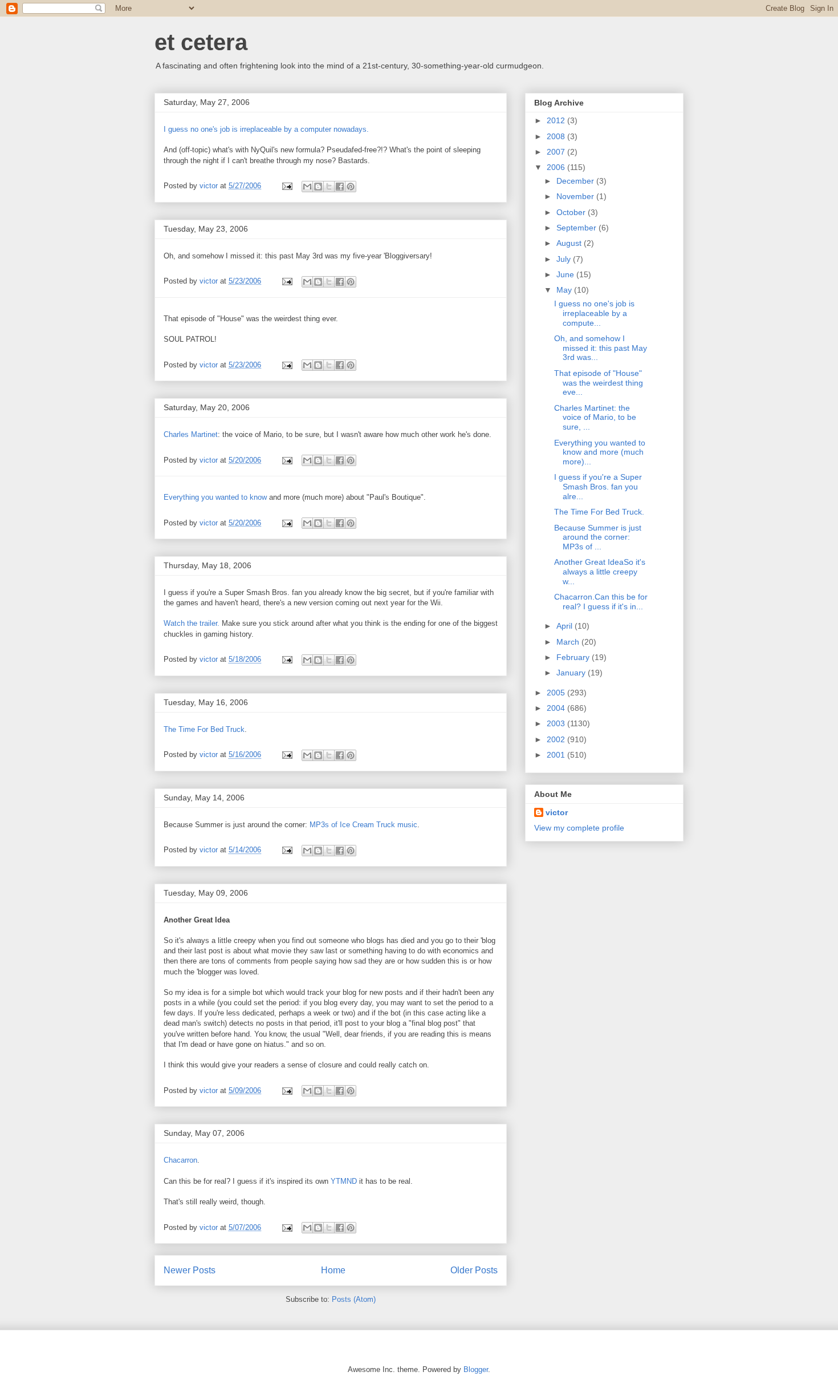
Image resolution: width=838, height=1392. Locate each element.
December (576, 180)
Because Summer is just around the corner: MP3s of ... (597, 537)
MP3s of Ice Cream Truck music (363, 824)
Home (333, 1270)
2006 (557, 167)
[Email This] (307, 186)
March (568, 641)
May (565, 289)
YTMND (344, 1181)
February (574, 657)
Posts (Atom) (354, 1299)
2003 (557, 723)
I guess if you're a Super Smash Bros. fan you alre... (598, 486)
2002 (557, 739)
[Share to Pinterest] (350, 186)
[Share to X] (329, 186)
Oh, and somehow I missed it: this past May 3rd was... (600, 348)
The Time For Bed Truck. (599, 511)
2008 (557, 136)
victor (557, 812)
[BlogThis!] (318, 186)
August (570, 243)
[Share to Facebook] (339, 186)
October (572, 212)
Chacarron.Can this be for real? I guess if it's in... (601, 601)
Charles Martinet (191, 434)
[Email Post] (286, 185)
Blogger (475, 1369)
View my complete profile (579, 827)
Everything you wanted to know (215, 497)
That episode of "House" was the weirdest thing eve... (598, 383)
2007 (557, 151)
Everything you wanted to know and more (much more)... (599, 452)
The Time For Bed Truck (204, 729)
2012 (557, 120)
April (565, 625)
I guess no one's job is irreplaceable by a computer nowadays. (266, 129)
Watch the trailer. (191, 623)
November (576, 196)
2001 (557, 754)
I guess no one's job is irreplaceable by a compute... (594, 313)
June (566, 274)
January (572, 672)
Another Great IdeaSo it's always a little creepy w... (599, 571)
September (577, 227)
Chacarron (180, 1160)
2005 (557, 692)
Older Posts (474, 1270)
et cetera (200, 42)
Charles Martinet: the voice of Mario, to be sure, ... (595, 417)
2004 (557, 708)
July (564, 259)
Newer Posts (189, 1270)
